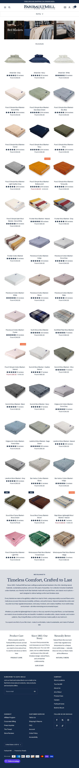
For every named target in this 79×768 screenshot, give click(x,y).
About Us (57, 688)
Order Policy (33, 733)
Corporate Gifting (10, 721)
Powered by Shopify (20, 750)
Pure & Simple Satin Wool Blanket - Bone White (15, 220)
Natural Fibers (62, 657)
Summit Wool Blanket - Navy (39, 404)
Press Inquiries (9, 725)
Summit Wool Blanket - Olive (63, 367)
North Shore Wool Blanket (39, 330)
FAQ (30, 725)
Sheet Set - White (64, 73)
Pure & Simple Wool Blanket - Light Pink (15, 554)
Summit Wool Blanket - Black (15, 404)
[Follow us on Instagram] (68, 720)
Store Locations (59, 680)
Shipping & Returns (35, 721)
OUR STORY (39, 665)
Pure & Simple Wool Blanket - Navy (39, 146)
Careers (56, 700)
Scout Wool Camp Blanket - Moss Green (15, 517)
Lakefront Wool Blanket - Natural (64, 441)
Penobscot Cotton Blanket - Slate (64, 294)
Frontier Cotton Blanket (15, 256)
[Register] (34, 691)
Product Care (16, 657)
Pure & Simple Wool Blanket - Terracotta (64, 183)
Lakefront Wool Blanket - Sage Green (39, 442)
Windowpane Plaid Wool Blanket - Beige (64, 554)
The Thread (8, 729)
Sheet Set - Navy (39, 73)
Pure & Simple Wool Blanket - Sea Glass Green (39, 109)
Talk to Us (32, 717)
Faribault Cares (59, 704)
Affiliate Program (9, 717)
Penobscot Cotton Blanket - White (15, 294)
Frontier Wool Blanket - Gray (63, 219)
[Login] (69, 7)
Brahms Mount (59, 708)
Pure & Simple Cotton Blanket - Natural (15, 368)
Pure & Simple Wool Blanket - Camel (15, 146)
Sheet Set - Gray (15, 73)
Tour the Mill (58, 684)
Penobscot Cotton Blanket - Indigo (39, 257)
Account (32, 729)
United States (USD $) (12, 744)
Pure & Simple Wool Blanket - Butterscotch (39, 183)
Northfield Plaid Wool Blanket (64, 330)
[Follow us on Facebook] (57, 720)
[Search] (9, 7)
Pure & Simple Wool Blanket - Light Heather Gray (15, 183)
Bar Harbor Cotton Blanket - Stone (39, 480)
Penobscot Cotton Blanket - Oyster (15, 331)
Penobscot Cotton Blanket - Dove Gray (64, 257)
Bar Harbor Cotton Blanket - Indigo (64, 480)
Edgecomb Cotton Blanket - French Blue (15, 442)
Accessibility (33, 737)
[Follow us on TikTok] (62, 725)
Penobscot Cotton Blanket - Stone (39, 294)
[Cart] (74, 7)
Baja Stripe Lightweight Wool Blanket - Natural (63, 517)
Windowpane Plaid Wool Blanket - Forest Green (39, 554)
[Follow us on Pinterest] (57, 725)
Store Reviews (9, 733)
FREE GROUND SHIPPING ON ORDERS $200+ (39, 1)
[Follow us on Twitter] (62, 720)
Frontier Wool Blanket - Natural (39, 219)
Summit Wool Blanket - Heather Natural (39, 368)
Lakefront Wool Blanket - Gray (15, 478)
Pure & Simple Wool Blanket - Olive (64, 146)
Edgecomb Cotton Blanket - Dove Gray (64, 405)
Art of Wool (57, 692)
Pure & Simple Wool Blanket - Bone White (15, 109)
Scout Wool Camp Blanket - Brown (39, 517)
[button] (11, 75)
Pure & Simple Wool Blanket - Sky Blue (64, 109)
